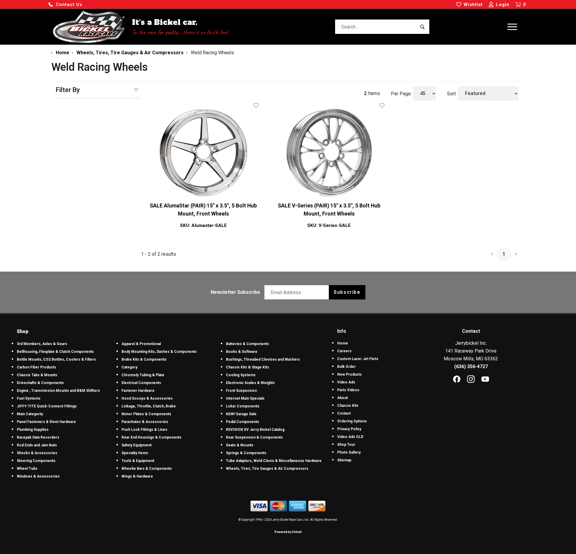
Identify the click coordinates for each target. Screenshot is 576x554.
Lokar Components (243, 406)
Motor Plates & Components (146, 414)
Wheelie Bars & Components (147, 468)
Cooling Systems (241, 375)
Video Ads (346, 382)
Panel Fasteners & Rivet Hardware (46, 422)
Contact (344, 413)
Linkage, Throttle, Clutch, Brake (149, 406)
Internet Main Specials (245, 398)
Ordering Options (352, 421)
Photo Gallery (349, 452)
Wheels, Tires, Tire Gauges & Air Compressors (267, 468)
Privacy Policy (349, 429)
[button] (65, 4)
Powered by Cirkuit (288, 532)
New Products (349, 374)
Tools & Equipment (138, 461)
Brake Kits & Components (144, 359)
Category (129, 367)
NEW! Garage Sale (241, 414)
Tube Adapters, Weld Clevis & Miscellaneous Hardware (274, 461)
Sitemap (344, 460)
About (342, 398)
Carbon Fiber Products (36, 367)
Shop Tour (346, 444)
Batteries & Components (247, 344)
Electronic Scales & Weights (250, 383)
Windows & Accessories (38, 476)
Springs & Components (246, 453)
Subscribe (347, 292)
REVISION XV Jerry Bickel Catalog (255, 429)
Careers (344, 351)
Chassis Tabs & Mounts (37, 375)
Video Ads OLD (350, 437)
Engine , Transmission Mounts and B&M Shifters (58, 391)
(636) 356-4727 (471, 366)
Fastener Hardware (138, 391)
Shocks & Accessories (37, 453)
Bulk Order (346, 367)
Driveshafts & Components (40, 383)
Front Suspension (241, 391)
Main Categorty (30, 414)
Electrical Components (141, 383)
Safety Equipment (137, 445)
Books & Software (241, 352)
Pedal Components (242, 422)
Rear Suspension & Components (254, 437)
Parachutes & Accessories (145, 422)
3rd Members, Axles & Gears (42, 344)
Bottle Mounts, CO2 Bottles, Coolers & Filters (56, 359)
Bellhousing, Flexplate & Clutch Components (55, 352)
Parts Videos (348, 390)
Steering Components (36, 461)
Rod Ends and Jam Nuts (37, 445)
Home (342, 343)
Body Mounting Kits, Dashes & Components (159, 352)
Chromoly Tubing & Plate (143, 375)
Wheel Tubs (27, 468)
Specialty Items (135, 453)
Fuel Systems (28, 398)
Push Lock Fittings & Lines (144, 429)
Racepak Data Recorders (38, 437)
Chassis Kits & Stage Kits (247, 367)
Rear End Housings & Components (152, 437)
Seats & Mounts (240, 445)
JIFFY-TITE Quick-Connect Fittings (47, 406)
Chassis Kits (347, 406)
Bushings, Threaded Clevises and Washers (263, 359)
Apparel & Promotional (141, 344)
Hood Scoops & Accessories (147, 398)
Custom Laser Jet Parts (357, 359)
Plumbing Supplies (33, 429)
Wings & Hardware (137, 476)
